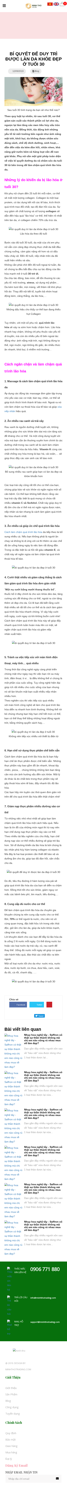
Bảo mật (10, 1439)
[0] (62, 4)
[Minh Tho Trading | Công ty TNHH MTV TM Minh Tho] (33, 5)
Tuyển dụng (12, 1413)
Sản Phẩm (11, 1394)
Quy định (10, 1433)
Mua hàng (11, 1452)
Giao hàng (11, 1446)
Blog (8, 1400)
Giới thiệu (11, 1388)
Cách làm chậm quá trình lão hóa (23, 532)
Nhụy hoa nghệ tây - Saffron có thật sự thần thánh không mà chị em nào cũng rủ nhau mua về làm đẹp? (43, 1038)
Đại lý (8, 1458)
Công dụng (12, 1407)
